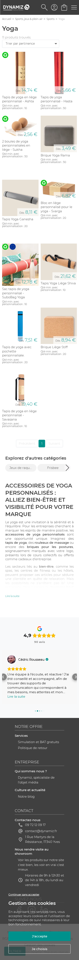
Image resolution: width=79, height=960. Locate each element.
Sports (51, 19)
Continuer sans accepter (23, 894)
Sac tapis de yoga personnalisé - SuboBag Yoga (15, 293)
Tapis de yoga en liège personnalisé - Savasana (19, 415)
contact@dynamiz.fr (41, 831)
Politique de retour (32, 748)
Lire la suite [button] (16, 696)
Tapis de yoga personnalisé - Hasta (56, 99)
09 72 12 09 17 (35, 825)
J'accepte (39, 936)
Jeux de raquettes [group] (22, 468)
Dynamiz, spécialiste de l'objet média (36, 779)
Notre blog (26, 796)
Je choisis (39, 949)
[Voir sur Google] (11, 659)
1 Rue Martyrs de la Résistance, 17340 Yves (42, 839)
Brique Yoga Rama (55, 155)
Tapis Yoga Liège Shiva (58, 283)
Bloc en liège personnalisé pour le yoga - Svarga (56, 207)
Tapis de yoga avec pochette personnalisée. (16, 351)
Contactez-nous (27, 820)
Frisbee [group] (53, 468)
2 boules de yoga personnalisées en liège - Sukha (16, 145)
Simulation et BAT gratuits (38, 742)
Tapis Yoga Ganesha (17, 219)
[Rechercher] (45, 7)
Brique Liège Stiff (54, 347)
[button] (67, 467)
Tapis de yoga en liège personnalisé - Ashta (19, 99)
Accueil (6, 19)
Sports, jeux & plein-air (29, 19)
